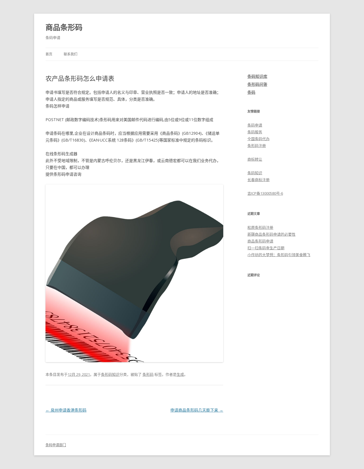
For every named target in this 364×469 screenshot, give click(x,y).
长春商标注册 (258, 179)
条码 (251, 92)
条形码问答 (257, 84)
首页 (49, 54)
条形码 (148, 374)
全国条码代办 (258, 138)
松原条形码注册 (260, 227)
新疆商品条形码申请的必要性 (271, 234)
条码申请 (254, 125)
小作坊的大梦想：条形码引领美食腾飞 (278, 254)
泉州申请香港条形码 (66, 410)
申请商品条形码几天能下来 (196, 410)
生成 (180, 374)
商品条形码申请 (260, 241)
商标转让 (254, 159)
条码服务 (254, 131)
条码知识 (254, 172)
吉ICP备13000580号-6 (265, 193)
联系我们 (70, 54)
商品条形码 (64, 27)
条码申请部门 (56, 445)
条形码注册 (256, 145)
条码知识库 (257, 76)
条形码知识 (110, 374)
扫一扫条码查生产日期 (265, 247)
